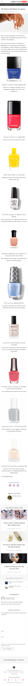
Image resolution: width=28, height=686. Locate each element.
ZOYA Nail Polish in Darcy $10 (14, 175)
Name (2, 631)
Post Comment (7, 648)
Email (2, 636)
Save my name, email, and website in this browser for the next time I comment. (13, 645)
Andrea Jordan (5, 11)
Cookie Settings (14, 673)
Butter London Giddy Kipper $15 (14, 85)
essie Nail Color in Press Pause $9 (14, 426)
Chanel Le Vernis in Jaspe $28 (14, 137)
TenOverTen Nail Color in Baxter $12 (14, 466)
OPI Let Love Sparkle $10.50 (14, 303)
